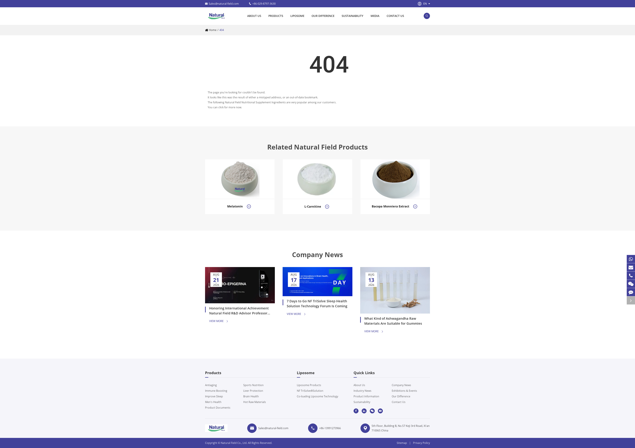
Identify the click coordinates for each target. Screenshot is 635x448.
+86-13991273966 (330, 428)
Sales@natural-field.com (224, 3)
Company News (317, 254)
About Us (254, 16)
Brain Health (251, 396)
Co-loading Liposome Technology (317, 396)
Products (275, 16)
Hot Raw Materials (254, 402)
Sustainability (352, 16)
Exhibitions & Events (404, 391)
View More (219, 321)
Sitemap (402, 443)
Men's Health (213, 402)
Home (212, 30)
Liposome (297, 16)
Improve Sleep (214, 396)
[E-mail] (631, 267)
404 (221, 30)
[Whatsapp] (631, 259)
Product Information (366, 396)
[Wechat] (631, 284)
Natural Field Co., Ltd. (234, 443)
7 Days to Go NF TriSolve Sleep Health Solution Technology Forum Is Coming (317, 303)
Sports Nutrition (253, 385)
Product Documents (217, 407)
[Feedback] (631, 292)
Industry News (362, 391)
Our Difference (323, 16)
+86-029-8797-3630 (264, 3)
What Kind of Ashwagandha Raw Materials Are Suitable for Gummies (393, 321)
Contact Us (395, 16)
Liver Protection (253, 391)
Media (375, 16)
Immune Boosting (216, 391)
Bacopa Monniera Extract (390, 206)
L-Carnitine (312, 206)
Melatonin (235, 206)
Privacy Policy (421, 443)
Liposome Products (309, 385)
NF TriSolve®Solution (310, 391)
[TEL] (631, 276)
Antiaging (211, 385)
